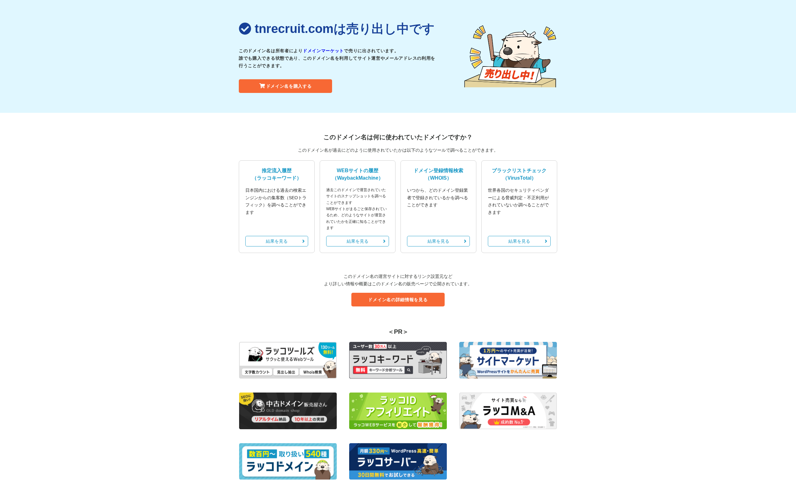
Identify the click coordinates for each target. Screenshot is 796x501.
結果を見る (277, 241)
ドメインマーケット (323, 50)
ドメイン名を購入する (289, 86)
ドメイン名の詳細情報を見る (398, 299)
